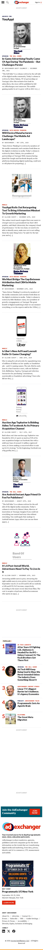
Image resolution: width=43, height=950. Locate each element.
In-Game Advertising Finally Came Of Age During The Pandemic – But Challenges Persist (21, 61)
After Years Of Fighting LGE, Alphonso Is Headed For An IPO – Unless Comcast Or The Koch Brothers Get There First (29, 653)
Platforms (21, 715)
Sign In (37, 2)
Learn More (8, 903)
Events (4, 918)
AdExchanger (9, 143)
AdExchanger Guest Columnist (16, 68)
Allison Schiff (10, 217)
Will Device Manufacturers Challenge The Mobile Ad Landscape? (17, 135)
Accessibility (22, 921)
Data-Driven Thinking (18, 130)
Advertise (15, 916)
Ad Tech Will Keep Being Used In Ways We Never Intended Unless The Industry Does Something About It (29, 674)
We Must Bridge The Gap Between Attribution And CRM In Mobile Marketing (21, 282)
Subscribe (13, 918)
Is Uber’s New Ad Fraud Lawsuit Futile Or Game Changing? (19, 353)
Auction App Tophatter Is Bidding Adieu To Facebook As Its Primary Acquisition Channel (20, 425)
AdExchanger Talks (32, 701)
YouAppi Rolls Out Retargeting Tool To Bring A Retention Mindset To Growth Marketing (21, 210)
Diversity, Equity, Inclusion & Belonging (17, 923)
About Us (5, 916)
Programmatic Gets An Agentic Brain (29, 704)
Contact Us (26, 916)
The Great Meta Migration (25, 718)
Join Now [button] (34, 812)
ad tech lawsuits (24, 645)
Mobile (4, 205)
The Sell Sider (15, 56)
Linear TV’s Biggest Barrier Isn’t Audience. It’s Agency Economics (28, 691)
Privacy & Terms (8, 921)
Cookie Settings (32, 918)
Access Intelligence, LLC (20, 941)
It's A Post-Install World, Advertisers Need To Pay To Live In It (21, 568)
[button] (7, 2)
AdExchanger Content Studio (28, 686)
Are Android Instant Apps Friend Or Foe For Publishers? (21, 496)
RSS (21, 918)
